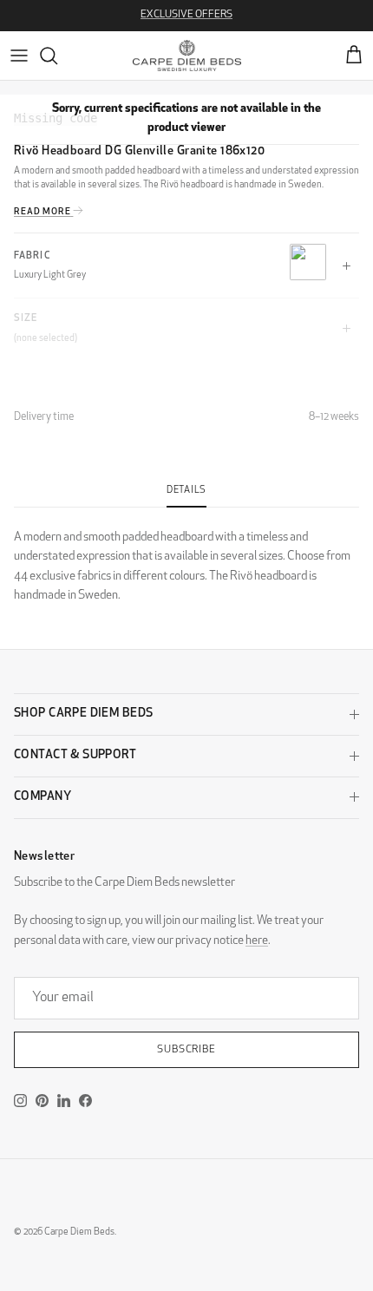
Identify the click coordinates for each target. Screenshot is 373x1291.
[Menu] (19, 55)
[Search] (57, 55)
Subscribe (187, 1050)
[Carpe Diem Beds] (187, 55)
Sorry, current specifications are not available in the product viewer (186, 118)
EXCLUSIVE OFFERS (186, 15)
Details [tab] (186, 490)
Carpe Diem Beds (79, 1232)
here (256, 940)
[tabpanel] (186, 557)
